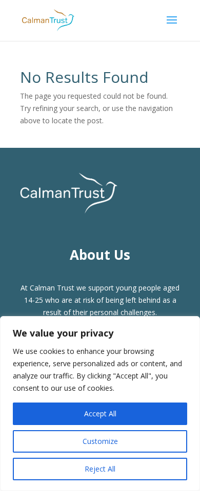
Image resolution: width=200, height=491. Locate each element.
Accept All (100, 413)
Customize (100, 441)
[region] (100, 403)
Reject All (100, 469)
